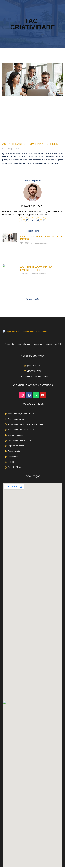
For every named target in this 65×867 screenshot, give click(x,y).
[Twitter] (26, 219)
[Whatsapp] (36, 395)
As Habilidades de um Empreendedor (30, 143)
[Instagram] (38, 219)
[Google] (32, 219)
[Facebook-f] (21, 219)
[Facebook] (29, 395)
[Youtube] (43, 395)
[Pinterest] (43, 219)
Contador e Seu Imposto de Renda (41, 238)
